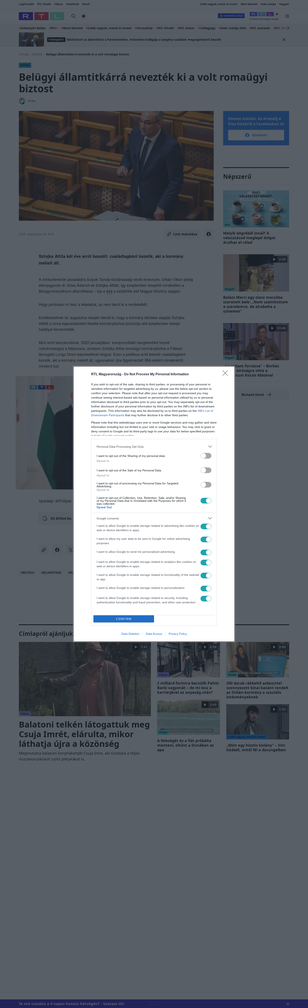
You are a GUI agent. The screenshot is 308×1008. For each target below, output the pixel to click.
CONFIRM (124, 619)
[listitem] (154, 446)
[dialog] (154, 504)
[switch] (206, 456)
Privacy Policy (178, 633)
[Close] (226, 374)
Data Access (154, 633)
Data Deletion (130, 633)
